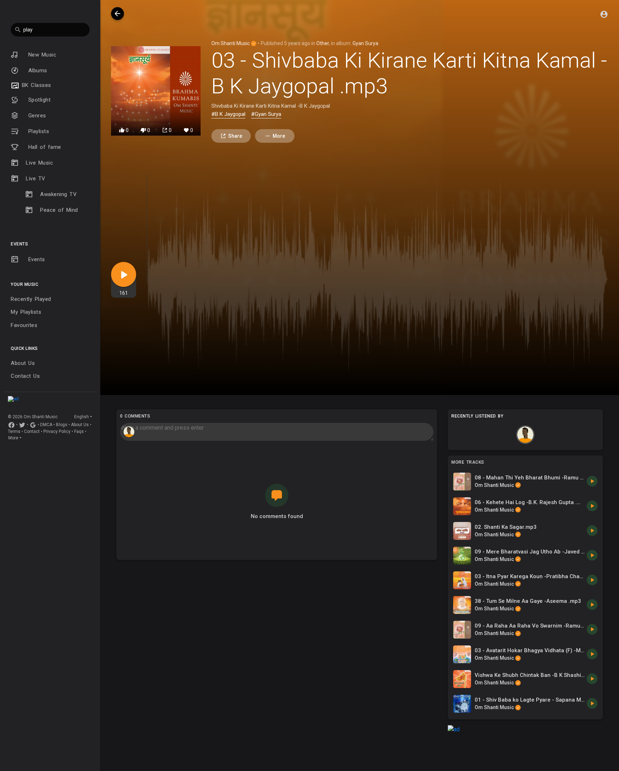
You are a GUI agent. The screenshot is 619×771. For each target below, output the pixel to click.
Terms (14, 431)
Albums (36, 70)
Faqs (79, 431)
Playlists (37, 131)
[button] (50, 29)
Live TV (35, 178)
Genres (36, 115)
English (81, 416)
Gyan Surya (365, 43)
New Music (41, 55)
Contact (32, 431)
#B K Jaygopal (228, 114)
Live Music (39, 163)
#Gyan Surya (266, 114)
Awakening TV (58, 194)
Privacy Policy (57, 431)
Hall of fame (43, 147)
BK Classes (35, 85)
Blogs (61, 424)
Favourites (24, 325)
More (13, 437)
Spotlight (38, 100)
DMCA (46, 424)
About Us (23, 363)
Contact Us (25, 376)
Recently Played (31, 299)
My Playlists (26, 312)
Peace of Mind (59, 210)
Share (235, 136)
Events (35, 259)
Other (322, 43)
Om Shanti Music (231, 43)
